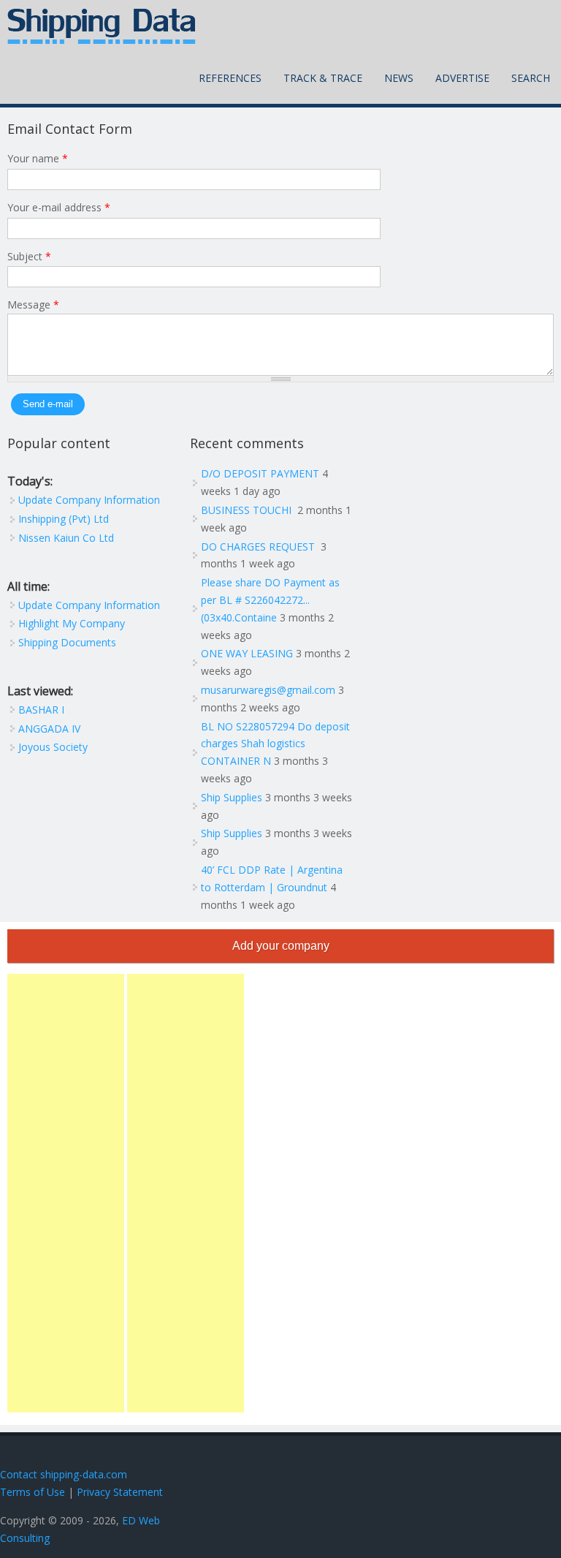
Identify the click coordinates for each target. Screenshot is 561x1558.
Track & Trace (322, 78)
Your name (37, 158)
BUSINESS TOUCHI (247, 510)
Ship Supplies (231, 797)
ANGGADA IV (49, 728)
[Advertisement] (65, 1193)
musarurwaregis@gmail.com (268, 690)
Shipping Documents (67, 642)
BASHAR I (41, 709)
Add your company (280, 945)
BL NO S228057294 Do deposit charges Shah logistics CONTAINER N (275, 743)
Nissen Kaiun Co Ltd (66, 538)
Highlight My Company (71, 623)
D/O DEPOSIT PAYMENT (260, 473)
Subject (29, 256)
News (398, 78)
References (230, 78)
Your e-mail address (58, 207)
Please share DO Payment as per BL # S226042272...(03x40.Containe (270, 599)
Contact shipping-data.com (63, 1474)
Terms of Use (32, 1492)
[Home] (101, 26)
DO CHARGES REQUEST (259, 546)
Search (530, 78)
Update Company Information (89, 500)
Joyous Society (53, 747)
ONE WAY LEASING (247, 653)
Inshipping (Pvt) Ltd (63, 519)
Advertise (462, 78)
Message (33, 304)
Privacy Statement (120, 1492)
